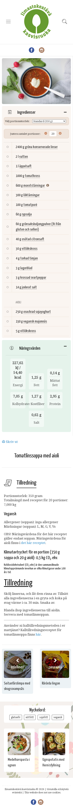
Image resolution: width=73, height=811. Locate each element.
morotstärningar (34, 185)
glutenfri (15, 717)
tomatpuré (30, 205)
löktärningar (31, 195)
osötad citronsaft (33, 239)
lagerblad (26, 268)
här (38, 634)
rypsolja (27, 214)
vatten (23, 157)
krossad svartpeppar (33, 277)
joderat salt (29, 287)
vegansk (58, 717)
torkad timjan (29, 258)
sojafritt (43, 717)
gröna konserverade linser (41, 147)
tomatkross (32, 176)
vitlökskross (29, 249)
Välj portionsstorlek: (17, 121)
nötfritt (30, 717)
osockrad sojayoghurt (37, 312)
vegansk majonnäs (35, 321)
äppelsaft (25, 166)
